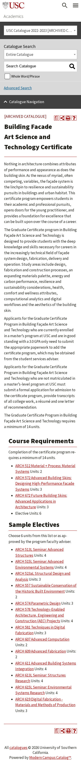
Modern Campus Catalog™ (50, 757)
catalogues (18, 747)
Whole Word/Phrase (25, 76)
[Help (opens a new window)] (74, 118)
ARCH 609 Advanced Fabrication (40, 651)
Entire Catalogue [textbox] (19, 54)
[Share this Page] (62, 118)
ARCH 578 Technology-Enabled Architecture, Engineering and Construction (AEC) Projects (40, 615)
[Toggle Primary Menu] (75, 5)
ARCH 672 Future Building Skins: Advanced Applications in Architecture (41, 501)
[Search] (72, 66)
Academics (13, 16)
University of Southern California (13, 5)
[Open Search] (64, 5)
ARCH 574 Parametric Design (38, 603)
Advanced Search (18, 87)
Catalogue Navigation (26, 101)
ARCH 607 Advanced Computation (42, 639)
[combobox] (40, 30)
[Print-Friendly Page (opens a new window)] (68, 118)
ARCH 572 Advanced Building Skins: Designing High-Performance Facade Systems (44, 483)
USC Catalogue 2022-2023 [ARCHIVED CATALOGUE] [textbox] (41, 30)
